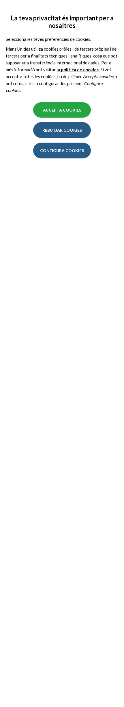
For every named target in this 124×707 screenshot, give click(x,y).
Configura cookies (62, 150)
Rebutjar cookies (62, 130)
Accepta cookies (62, 110)
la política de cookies (78, 69)
